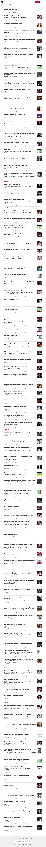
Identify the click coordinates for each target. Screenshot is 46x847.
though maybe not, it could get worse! (12, 368)
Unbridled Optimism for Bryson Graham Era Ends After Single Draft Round (19, 74)
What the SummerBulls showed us (13, 23)
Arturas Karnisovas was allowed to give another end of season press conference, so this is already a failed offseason (18, 673)
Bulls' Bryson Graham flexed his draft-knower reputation (18, 82)
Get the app (28, 841)
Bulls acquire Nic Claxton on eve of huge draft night (17, 89)
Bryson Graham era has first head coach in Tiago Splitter (18, 97)
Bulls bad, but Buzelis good (11, 465)
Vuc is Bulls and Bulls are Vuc (11, 506)
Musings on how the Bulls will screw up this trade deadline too (19, 794)
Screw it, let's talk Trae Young (11, 299)
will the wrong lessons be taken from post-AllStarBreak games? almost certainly (18, 716)
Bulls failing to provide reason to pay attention (15, 192)
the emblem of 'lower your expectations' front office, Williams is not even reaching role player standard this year (19, 828)
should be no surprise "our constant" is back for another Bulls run (17, 508)
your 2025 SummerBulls (10, 553)
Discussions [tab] (13, 12)
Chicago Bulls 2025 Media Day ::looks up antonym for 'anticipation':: (17, 491)
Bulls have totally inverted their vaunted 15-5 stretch (17, 359)
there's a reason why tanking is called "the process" (17, 734)
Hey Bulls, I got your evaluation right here (14, 741)
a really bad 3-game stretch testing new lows (13, 393)
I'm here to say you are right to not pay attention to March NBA (17, 708)
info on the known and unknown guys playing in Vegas (15, 554)
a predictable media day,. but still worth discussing (14, 481)
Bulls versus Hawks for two (11, 328)
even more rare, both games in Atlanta (12, 329)
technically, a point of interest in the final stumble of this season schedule (19, 743)
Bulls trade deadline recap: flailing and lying (15, 225)
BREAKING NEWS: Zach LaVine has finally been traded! (18, 784)
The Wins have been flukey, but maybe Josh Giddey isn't (18, 422)
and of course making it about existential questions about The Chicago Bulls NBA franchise (20, 409)
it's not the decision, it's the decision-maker (13, 697)
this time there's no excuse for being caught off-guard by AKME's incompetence (17, 769)
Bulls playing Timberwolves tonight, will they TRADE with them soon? (20, 282)
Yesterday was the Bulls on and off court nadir (15, 366)
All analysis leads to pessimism (10, 459)
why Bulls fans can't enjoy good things (14, 695)
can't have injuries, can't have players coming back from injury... (17, 346)
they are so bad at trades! (9, 583)
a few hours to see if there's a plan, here (12, 236)
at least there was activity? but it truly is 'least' (13, 227)
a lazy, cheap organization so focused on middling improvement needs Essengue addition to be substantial (18, 600)
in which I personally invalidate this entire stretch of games (16, 689)
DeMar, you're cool (8, 434)
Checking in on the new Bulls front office (14, 107)
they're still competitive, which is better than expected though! (17, 416)
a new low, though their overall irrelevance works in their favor (17, 618)
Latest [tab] (6, 12)
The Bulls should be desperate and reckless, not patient (18, 643)
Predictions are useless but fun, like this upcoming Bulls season (18, 457)
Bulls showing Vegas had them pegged (14, 391)
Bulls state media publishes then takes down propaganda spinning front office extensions (18, 616)
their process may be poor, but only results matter (14, 136)
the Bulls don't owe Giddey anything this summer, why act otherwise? (18, 634)
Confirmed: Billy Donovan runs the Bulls (14, 199)
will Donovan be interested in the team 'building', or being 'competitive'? (19, 212)
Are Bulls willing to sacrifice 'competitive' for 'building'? (18, 249)
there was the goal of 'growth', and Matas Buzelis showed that (17, 450)
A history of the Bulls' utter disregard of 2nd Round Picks (18, 544)
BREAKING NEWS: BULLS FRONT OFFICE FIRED (15, 165)
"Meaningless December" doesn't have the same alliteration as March (20, 318)
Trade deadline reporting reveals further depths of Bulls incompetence (18, 750)
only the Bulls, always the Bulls (10, 76)
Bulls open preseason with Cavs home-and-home (16, 472)
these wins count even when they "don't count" (14, 441)
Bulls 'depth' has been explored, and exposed (15, 374)
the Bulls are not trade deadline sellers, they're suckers (17, 810)
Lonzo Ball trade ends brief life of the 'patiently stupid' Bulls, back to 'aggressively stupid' (19, 581)
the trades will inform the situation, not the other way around (17, 811)
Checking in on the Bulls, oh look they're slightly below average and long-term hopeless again (19, 321)
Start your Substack (20, 841)
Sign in (42, 2)
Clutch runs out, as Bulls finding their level (14, 415)
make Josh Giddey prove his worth (13, 633)
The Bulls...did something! (9, 785)
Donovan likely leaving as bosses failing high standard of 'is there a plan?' (19, 186)
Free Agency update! (8, 563)
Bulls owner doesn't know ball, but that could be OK (17, 157)
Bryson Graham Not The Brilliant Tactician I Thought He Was (19, 47)
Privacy (20, 838)
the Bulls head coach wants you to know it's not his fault (15, 353)
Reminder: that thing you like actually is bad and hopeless (18, 670)
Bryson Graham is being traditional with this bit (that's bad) (16, 67)
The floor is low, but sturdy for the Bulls (14, 308)
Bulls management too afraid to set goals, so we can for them (19, 480)
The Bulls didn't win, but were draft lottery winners (16, 650)
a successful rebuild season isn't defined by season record (16, 17)
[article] (23, 18)
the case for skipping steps (9, 644)
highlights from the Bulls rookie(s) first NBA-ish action (15, 41)
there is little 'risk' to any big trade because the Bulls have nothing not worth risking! (20, 301)
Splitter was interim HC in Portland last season (13, 98)
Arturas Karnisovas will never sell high (14, 290)
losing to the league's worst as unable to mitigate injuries (16, 375)
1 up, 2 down (7, 24)
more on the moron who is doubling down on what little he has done (18, 515)
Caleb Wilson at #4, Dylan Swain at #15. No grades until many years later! (19, 83)
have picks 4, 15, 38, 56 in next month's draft (13, 116)
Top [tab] (9, 12)
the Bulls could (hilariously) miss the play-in (15, 267)
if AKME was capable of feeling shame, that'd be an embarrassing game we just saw (19, 819)
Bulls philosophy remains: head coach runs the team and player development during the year (17, 202)
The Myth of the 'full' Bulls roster (12, 65)
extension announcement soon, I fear (12, 400)
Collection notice (29, 838)
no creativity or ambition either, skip (11, 591)
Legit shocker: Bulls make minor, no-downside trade (17, 256)
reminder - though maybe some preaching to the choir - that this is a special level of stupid (20, 753)
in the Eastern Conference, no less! (11, 662)
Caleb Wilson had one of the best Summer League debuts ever (19, 39)
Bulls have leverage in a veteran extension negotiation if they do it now (19, 500)
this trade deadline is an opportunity (11, 251)
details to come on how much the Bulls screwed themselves (16, 524)
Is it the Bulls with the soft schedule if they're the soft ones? (19, 384)
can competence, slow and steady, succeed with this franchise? (17, 48)
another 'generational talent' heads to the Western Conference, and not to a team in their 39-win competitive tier (19, 653)
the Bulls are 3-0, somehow (11, 440)
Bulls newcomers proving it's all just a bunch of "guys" (17, 714)
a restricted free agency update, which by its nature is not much (17, 536)
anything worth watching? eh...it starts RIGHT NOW (14, 474)
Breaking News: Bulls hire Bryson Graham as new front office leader (19, 122)
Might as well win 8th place (11, 679)
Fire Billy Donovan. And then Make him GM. (15, 801)
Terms (24, 838)
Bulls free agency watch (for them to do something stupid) (18, 572)
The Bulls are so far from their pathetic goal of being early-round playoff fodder (18, 660)
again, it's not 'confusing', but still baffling (12, 760)
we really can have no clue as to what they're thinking (15, 276)
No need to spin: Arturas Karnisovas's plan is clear (16, 759)
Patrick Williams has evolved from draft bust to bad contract (19, 826)
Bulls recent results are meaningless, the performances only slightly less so (19, 706)
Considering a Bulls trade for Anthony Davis (15, 406)
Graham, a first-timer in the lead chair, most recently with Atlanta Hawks (19, 124)
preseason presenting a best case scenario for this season (16, 466)
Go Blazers (7, 149)
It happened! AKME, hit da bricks (11, 167)
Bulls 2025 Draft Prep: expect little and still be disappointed (19, 607)
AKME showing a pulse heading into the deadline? (14, 258)
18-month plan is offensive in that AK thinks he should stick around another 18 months (20, 725)
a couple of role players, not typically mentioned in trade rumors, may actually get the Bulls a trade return (18, 293)
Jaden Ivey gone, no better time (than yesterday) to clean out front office (19, 176)
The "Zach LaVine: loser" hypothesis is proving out (17, 432)
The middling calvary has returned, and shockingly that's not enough (19, 343)
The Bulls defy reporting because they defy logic (16, 274)
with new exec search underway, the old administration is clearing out (18, 143)
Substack (17, 844)
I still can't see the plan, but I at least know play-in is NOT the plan (17, 243)
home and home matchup (9, 337)
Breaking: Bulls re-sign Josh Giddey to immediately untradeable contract (17, 522)
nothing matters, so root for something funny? (14, 268)
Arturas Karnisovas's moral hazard (13, 723)
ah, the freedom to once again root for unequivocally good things (17, 151)
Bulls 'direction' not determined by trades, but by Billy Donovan (19, 210)
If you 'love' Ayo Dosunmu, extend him (13, 499)
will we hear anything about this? (11, 219)
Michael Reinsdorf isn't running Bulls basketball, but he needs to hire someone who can (18, 159)
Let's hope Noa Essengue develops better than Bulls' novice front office (19, 597)
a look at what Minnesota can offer (11, 284)
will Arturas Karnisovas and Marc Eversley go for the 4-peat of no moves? (19, 795)
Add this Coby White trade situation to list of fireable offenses (19, 218)
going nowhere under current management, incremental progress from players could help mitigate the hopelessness (19, 681)
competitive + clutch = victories (10, 424)
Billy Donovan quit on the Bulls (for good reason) (16, 142)
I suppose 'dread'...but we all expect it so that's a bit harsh (16, 493)
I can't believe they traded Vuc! (12, 242)
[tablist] (10, 12)
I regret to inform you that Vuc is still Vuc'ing (15, 399)
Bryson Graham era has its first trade (12, 91)
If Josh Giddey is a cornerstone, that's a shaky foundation (18, 514)
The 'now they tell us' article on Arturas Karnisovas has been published (19, 31)
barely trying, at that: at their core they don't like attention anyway (18, 193)
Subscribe (38, 1)
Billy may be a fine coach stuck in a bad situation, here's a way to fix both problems (19, 803)
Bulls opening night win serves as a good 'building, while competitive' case (18, 448)
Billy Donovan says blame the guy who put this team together (19, 351)
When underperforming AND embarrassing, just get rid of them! (18, 174)
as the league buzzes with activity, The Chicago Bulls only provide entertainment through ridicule (17, 574)
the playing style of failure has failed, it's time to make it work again (18, 360)
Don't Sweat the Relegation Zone (12, 15)
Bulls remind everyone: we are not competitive (15, 624)
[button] (2, 4)
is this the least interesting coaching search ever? (14, 108)
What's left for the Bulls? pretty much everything (16, 775)
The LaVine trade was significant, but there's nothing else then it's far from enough (19, 777)
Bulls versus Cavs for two (10, 335)
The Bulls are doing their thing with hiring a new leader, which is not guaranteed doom (20, 134)
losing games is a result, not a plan (11, 735)
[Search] (40, 12)
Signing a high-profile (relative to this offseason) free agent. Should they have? (19, 56)
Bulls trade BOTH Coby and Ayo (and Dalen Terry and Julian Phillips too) (19, 234)
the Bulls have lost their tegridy (12, 817)
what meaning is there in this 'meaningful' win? (16, 688)
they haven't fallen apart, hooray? (11, 309)
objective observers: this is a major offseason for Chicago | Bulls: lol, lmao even (19, 626)
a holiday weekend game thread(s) (11, 385)
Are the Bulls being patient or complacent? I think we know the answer (19, 561)
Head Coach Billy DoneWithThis (12, 184)
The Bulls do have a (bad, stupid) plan (13, 766)
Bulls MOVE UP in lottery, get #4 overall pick (15, 114)
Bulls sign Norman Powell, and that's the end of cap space (18, 54)
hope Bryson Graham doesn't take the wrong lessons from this (17, 33)
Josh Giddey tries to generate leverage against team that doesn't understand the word (18, 533)
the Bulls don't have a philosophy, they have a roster (17, 589)
